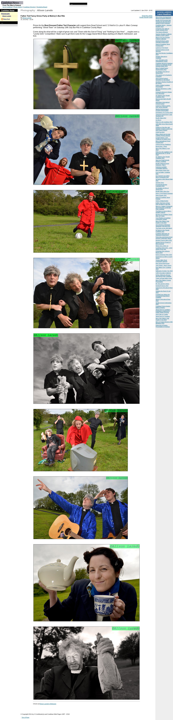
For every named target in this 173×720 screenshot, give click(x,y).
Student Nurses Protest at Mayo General (163, 243)
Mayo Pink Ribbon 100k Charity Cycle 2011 (162, 222)
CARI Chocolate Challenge (163, 273)
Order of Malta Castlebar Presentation (163, 86)
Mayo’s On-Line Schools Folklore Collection (163, 38)
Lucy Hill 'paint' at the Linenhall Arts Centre (162, 60)
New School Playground (162, 263)
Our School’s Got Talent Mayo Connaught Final (162, 176)
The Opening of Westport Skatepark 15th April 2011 (163, 225)
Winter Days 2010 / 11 (162, 246)
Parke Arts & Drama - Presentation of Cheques (163, 326)
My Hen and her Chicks (162, 283)
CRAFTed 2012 (160, 132)
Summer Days (160, 182)
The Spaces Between (162, 32)
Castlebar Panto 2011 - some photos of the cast (164, 248)
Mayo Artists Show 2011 (162, 170)
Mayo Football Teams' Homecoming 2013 (162, 68)
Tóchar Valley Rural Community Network (161, 260)
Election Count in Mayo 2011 (164, 240)
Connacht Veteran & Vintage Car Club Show (164, 92)
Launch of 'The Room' (162, 47)
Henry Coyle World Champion (164, 193)
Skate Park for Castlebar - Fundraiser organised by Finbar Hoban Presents (163, 311)
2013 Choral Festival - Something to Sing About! (163, 79)
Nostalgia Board (42, 7)
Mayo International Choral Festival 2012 (163, 141)
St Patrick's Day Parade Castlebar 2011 (162, 230)
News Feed (6, 19)
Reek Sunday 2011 (161, 195)
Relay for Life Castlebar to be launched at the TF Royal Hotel (164, 153)
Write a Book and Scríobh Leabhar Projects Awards (163, 134)
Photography (5, 14)
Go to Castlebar (8, 7)
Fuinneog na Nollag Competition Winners (161, 167)
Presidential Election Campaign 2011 (161, 185)
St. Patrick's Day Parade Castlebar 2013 (163, 96)
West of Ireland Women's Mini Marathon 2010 (164, 322)
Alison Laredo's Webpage (48, 704)
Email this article (147, 16)
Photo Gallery (18, 7)
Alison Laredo (6, 16)
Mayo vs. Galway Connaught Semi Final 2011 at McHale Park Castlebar (164, 208)
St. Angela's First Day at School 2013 (162, 72)
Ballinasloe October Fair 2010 (164, 271)
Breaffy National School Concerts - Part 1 (162, 164)
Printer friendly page (145, 17)
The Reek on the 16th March (164, 228)
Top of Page (25, 717)
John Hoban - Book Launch (163, 265)
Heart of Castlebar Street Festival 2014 (163, 45)
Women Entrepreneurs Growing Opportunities (162, 109)
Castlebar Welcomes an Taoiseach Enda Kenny (162, 234)
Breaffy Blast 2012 (161, 118)
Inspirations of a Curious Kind (164, 112)
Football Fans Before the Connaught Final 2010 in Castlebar (163, 296)
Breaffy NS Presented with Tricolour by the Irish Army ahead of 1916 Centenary (163, 22)
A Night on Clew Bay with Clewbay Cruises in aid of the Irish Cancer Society (164, 129)
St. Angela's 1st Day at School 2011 (162, 188)
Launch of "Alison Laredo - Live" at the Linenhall (163, 106)
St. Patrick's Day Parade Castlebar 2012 (163, 157)
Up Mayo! (158, 120)
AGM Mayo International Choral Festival (162, 103)
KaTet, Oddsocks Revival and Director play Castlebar (163, 275)
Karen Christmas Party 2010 (164, 254)
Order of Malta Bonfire (162, 201)
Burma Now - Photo (161, 146)
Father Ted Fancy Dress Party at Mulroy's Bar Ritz (163, 203)
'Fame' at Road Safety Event (164, 278)
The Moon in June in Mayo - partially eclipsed (164, 211)
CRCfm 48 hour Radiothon (163, 144)
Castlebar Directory (29, 7)
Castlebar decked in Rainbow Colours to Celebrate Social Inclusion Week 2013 (164, 65)
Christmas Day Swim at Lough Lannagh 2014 (162, 29)
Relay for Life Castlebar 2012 (164, 122)
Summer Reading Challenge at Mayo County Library (164, 34)
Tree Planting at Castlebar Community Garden (163, 218)
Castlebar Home (7, 10)
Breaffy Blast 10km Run (162, 191)
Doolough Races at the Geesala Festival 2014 (162, 41)
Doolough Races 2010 (162, 285)
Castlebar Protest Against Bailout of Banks (163, 306)
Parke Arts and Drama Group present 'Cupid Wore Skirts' (164, 237)
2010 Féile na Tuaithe (162, 314)
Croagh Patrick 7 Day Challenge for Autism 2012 (163, 138)
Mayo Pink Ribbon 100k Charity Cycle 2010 (162, 319)
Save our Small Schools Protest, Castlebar (162, 160)
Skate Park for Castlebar (163, 316)
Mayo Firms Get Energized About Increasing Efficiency (163, 17)
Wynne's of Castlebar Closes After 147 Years (164, 215)
